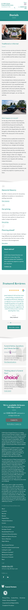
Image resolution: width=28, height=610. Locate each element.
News (3, 559)
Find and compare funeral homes (10, 547)
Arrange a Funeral (6, 529)
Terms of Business (6, 539)
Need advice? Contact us (14, 424)
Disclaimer (22, 598)
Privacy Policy (6, 598)
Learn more (7, 391)
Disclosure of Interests (7, 557)
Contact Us (14, 420)
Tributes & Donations (7, 520)
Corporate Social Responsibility (10, 603)
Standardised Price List (8, 531)
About (3, 509)
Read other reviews (14, 327)
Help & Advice (5, 541)
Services (4, 513)
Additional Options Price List (9, 536)
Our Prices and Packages (8, 527)
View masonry (5, 201)
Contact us (7, 266)
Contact (4, 523)
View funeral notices (10, 362)
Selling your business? (7, 552)
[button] (9, 322)
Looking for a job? (6, 550)
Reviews (4, 516)
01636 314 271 (11, 413)
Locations (4, 511)
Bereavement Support (7, 554)
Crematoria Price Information (9, 534)
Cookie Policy (14, 598)
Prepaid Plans (5, 518)
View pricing (5, 222)
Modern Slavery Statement (9, 600)
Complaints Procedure (8, 605)
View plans (5, 243)
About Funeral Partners (8, 545)
